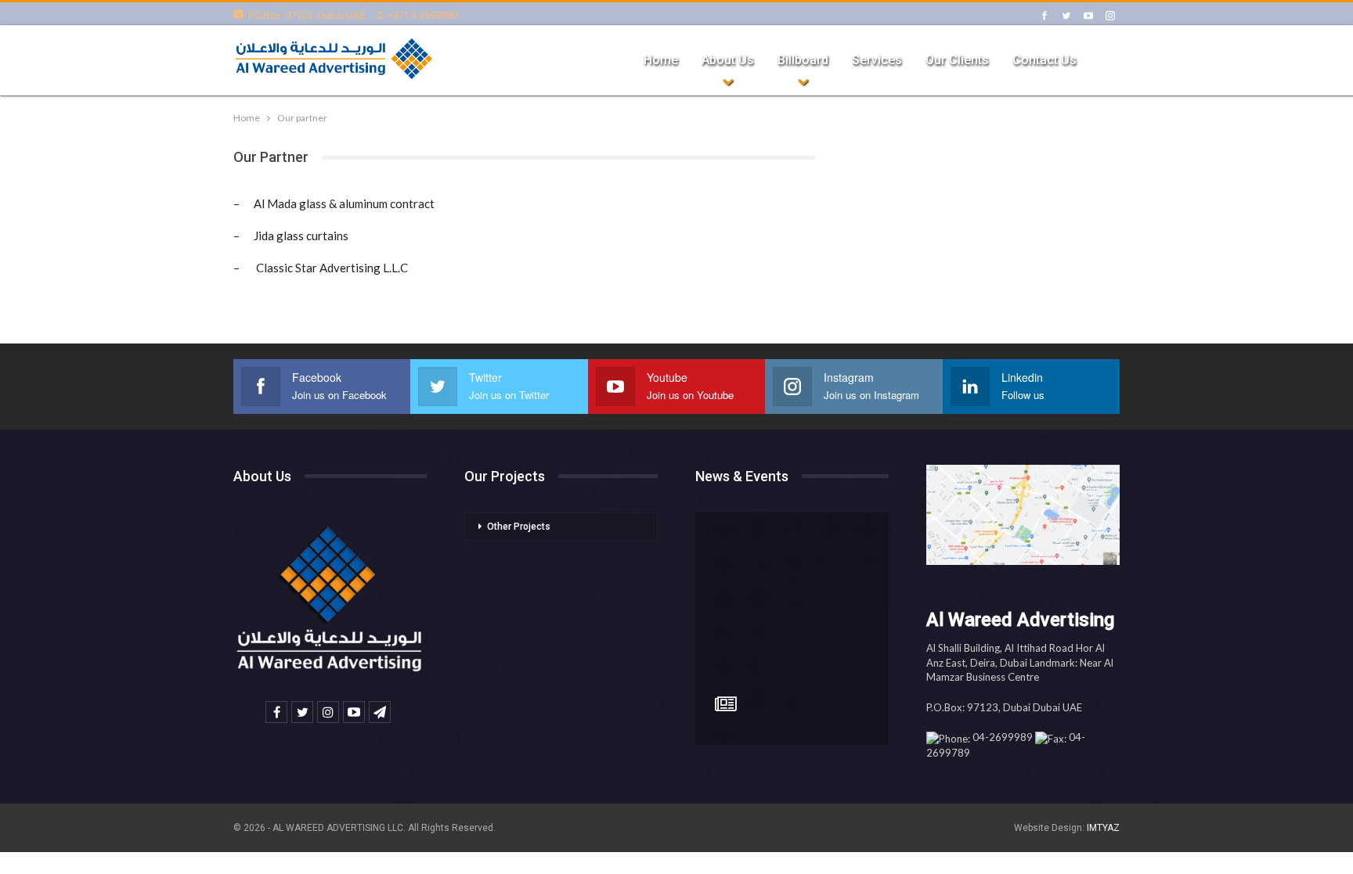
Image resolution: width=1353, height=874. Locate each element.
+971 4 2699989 (422, 15)
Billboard (803, 59)
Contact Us (1044, 59)
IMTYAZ (1103, 827)
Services (877, 59)
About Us (728, 59)
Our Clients (957, 59)
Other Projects (518, 526)
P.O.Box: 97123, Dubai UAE (307, 15)
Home (661, 59)
